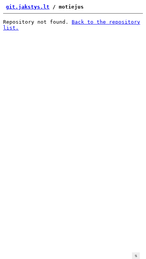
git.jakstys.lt (27, 7)
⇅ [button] (136, 255)
